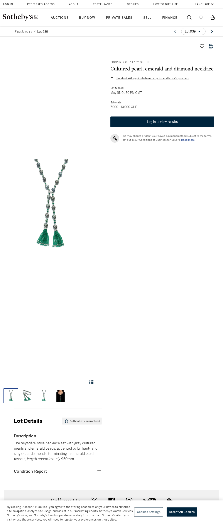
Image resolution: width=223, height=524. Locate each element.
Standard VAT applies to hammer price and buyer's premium (152, 78)
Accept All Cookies (182, 512)
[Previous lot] (175, 31)
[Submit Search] (189, 17)
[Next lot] (211, 31)
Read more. (188, 140)
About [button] (73, 4)
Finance (169, 18)
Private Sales (119, 18)
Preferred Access (41, 4)
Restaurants (102, 4)
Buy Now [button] (87, 18)
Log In (8, 4)
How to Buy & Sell (167, 4)
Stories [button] (133, 4)
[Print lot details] (210, 46)
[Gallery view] (91, 382)
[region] (111, 512)
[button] (51, 206)
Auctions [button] (60, 18)
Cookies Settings (148, 512)
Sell (147, 18)
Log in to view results (162, 122)
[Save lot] (202, 46)
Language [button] (202, 4)
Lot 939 (42, 32)
